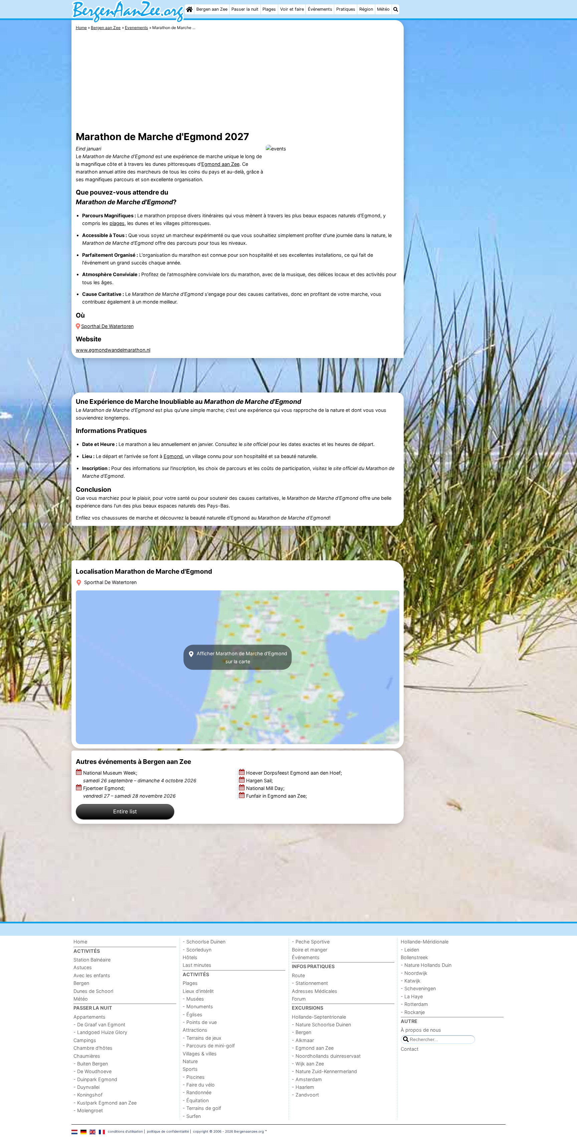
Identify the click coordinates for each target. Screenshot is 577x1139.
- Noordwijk (414, 973)
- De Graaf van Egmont (99, 1024)
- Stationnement (310, 983)
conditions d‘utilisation (125, 1131)
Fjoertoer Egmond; (129, 792)
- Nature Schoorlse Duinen (321, 1024)
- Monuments (198, 1006)
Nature (190, 1061)
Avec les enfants (91, 975)
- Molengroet (88, 1110)
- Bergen (301, 1032)
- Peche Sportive (311, 941)
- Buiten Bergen (90, 1063)
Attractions (195, 1030)
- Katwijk (410, 981)
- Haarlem (303, 1087)
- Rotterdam (414, 1004)
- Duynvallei (86, 1087)
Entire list (125, 811)
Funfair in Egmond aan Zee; (277, 796)
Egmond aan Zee (220, 164)
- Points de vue (200, 1022)
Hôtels (190, 957)
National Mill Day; (266, 788)
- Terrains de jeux (202, 1038)
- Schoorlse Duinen (204, 941)
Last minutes (197, 965)
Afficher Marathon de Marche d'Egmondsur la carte (241, 657)
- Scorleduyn (197, 949)
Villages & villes (200, 1053)
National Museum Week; (139, 776)
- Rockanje (413, 1012)
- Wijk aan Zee (308, 1063)
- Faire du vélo (199, 1085)
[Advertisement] (455, 174)
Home (80, 941)
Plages (269, 9)
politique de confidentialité (168, 1131)
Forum (299, 999)
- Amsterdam (307, 1079)
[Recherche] (395, 9)
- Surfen (192, 1116)
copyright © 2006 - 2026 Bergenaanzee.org (228, 1131)
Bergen (81, 983)
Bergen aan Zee (211, 9)
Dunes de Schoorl (93, 991)
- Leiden (410, 949)
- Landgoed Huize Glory (100, 1032)
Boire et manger (309, 949)
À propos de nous (421, 1030)
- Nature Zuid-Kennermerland (324, 1071)
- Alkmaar (303, 1040)
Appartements (89, 1017)
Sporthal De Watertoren (107, 326)
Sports (190, 1069)
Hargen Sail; (260, 780)
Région (366, 9)
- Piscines (194, 1077)
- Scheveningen (418, 988)
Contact (409, 1049)
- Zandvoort (305, 1095)
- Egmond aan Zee (313, 1048)
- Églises (192, 1014)
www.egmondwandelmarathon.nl (113, 350)
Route (298, 975)
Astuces (82, 967)
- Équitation (196, 1100)
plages (117, 223)
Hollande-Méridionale (424, 941)
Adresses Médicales (314, 991)
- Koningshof (88, 1095)
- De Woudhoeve (92, 1071)
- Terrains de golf (202, 1108)
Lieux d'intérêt (198, 991)
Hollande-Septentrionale (319, 1017)
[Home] (189, 9)
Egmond (173, 456)
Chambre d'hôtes (93, 1048)
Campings (84, 1040)
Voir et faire (292, 9)
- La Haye (412, 996)
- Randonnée (197, 1092)
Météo (383, 9)
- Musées (193, 999)
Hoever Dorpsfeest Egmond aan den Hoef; (294, 773)
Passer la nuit (244, 9)
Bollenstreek (414, 957)
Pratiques (345, 9)
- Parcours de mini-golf (209, 1045)
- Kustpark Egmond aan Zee (105, 1103)
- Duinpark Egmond (95, 1079)
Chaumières (86, 1056)
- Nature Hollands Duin (426, 965)
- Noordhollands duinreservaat (326, 1056)
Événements (320, 9)
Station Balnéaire (92, 959)
